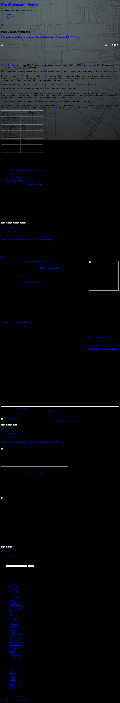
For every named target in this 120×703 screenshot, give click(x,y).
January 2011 (15, 607)
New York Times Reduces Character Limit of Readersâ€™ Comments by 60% (38, 37)
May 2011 (14, 598)
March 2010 (14, 628)
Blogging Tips (21, 408)
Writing (8, 14)
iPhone (40, 184)
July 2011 (13, 594)
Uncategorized (15, 686)
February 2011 (15, 605)
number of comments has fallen (99, 337)
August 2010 (15, 617)
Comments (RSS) (21, 700)
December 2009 (16, 634)
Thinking (9, 19)
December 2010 (16, 609)
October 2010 (15, 613)
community (33, 170)
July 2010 (14, 619)
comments (24, 170)
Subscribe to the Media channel (17, 182)
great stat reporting (21, 276)
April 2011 (14, 601)
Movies (13, 675)
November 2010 (16, 611)
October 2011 (15, 588)
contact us (49, 411)
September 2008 (16, 645)
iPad (48, 184)
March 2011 (14, 603)
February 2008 (15, 655)
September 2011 (16, 590)
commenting (15, 170)
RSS (2, 25)
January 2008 (15, 657)
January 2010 (15, 632)
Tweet (3, 257)
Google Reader (13, 231)
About (12, 576)
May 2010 (14, 624)
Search (8, 563)
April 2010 (14, 626)
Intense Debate (54, 268)
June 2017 (14, 586)
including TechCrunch (30, 282)
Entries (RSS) (6, 700)
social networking (16, 684)
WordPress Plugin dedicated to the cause (104, 349)
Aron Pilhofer (62, 84)
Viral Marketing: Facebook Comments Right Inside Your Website (32, 442)
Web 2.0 (13, 688)
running (13, 682)
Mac (35, 184)
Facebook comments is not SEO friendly (16, 322)
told (93, 84)
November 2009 (16, 636)
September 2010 (16, 615)
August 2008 (15, 647)
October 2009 (15, 638)
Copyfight (14, 671)
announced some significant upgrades (36, 262)
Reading (9, 16)
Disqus (42, 268)
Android (29, 184)
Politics (13, 680)
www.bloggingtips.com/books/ (67, 421)
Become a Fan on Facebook (16, 180)
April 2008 (14, 651)
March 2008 (14, 653)
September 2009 (16, 640)
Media (10, 174)
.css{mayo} (18, 696)
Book (12, 669)
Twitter (86, 65)
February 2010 (15, 630)
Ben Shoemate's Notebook (22, 4)
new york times (44, 170)
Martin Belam (34, 105)
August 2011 (15, 592)
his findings (54, 108)
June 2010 (14, 622)
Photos (12, 678)
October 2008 (15, 643)
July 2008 (14, 649)
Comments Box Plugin (34, 473)
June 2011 (14, 596)
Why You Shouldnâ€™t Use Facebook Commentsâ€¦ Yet (28, 239)
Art (11, 667)
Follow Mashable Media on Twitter (19, 178)
